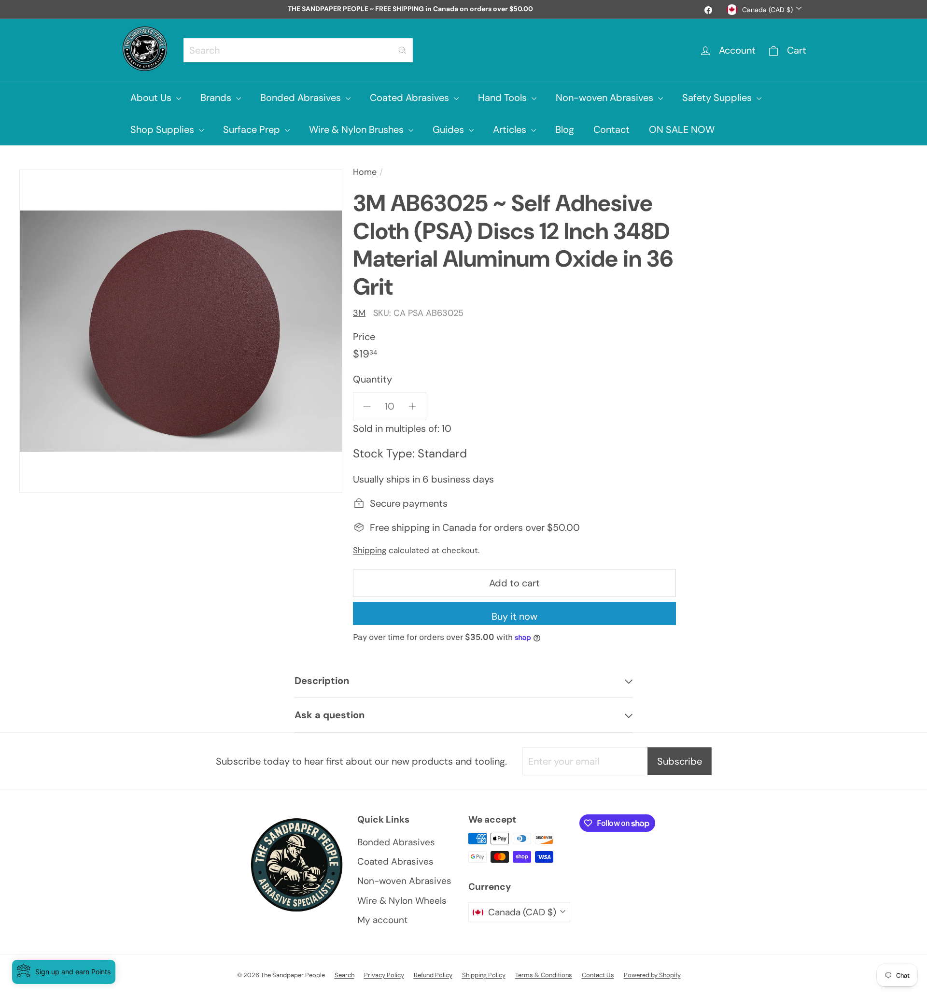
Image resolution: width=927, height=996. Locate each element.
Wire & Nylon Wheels (402, 901)
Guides (449, 129)
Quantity (372, 379)
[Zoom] (181, 331)
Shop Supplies (163, 129)
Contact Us (598, 975)
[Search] (402, 50)
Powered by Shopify (652, 975)
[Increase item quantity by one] (412, 406)
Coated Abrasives (410, 97)
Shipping (369, 550)
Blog (564, 129)
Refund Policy (433, 975)
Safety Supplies (718, 97)
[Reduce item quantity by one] (367, 406)
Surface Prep (252, 129)
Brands (217, 97)
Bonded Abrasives (301, 97)
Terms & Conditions (543, 975)
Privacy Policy (384, 975)
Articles (511, 129)
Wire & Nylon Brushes (357, 129)
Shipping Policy (484, 975)
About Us (152, 97)
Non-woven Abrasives (606, 97)
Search (344, 975)
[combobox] (298, 50)
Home (365, 172)
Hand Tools (503, 97)
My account (382, 920)
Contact (611, 129)
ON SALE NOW (682, 129)
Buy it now (514, 616)
